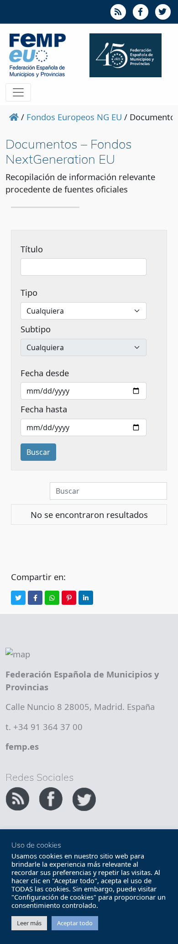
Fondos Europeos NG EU (74, 117)
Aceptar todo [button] (75, 923)
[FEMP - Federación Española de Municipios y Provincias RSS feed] (18, 797)
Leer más (29, 923)
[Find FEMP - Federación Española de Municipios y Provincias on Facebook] (52, 797)
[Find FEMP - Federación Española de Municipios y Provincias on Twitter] (84, 797)
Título (32, 249)
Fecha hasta (44, 409)
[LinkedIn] (86, 598)
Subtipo (36, 329)
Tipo (29, 292)
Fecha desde (45, 373)
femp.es (22, 746)
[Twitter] (18, 598)
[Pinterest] (69, 598)
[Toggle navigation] (18, 92)
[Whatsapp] (52, 598)
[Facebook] (35, 598)
